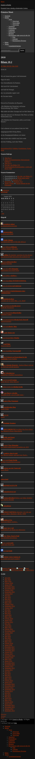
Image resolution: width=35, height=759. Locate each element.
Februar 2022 (9, 622)
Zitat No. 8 (8, 163)
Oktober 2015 (9, 666)
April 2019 (8, 640)
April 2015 (8, 677)
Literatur (15, 39)
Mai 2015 (8, 675)
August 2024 (9, 608)
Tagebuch (12, 26)
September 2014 (10, 689)
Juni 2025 (8, 597)
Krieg (29, 148)
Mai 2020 (8, 638)
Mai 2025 (8, 599)
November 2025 (10, 588)
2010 (10, 148)
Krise (2, 150)
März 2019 (8, 641)
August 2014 (9, 691)
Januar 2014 (8, 703)
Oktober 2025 (9, 590)
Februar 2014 (9, 702)
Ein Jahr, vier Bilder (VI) (12, 165)
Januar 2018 (8, 645)
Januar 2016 (8, 661)
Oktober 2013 (9, 709)
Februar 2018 (9, 643)
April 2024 (8, 615)
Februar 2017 (9, 654)
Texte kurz (15, 21)
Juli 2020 (7, 634)
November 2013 (10, 707)
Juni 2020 (8, 636)
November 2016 (10, 656)
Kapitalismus (22, 148)
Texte (10, 19)
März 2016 (8, 659)
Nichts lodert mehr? (23, 178)
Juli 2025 (7, 595)
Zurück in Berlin (6, 5)
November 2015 (10, 664)
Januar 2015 (8, 682)
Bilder (6, 42)
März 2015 (8, 679)
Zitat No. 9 (8, 158)
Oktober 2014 (9, 688)
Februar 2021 (9, 629)
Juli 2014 (7, 693)
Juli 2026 (7, 578)
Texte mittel (16, 23)
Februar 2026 (9, 583)
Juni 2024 (8, 611)
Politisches (12, 32)
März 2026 (8, 581)
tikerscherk (8, 181)
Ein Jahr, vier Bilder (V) (24, 176)
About (7, 44)
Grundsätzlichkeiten (15, 46)
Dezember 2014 (9, 684)
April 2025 (8, 601)
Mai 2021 (8, 624)
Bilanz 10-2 (6, 62)
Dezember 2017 (9, 647)
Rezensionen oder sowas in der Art (19, 35)
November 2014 (10, 686)
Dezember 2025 (9, 587)
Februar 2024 (9, 618)
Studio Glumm (9, 183)
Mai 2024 (8, 613)
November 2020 (10, 631)
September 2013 (10, 711)
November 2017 (10, 649)
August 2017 (9, 652)
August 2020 (9, 633)
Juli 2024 (7, 610)
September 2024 (10, 606)
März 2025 (8, 602)
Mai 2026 (8, 579)
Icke (15, 723)
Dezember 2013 (9, 705)
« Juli (2, 213)
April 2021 (8, 626)
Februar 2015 (9, 680)
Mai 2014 (8, 696)
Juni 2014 (8, 695)
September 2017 (10, 650)
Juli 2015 (7, 672)
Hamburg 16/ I (17, 180)
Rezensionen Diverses (19, 41)
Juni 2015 (8, 673)
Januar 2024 (8, 620)
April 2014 (8, 698)
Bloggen (11, 33)
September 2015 (10, 668)
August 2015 (9, 670)
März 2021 (8, 627)
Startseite (7, 16)
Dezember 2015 (9, 663)
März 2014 (8, 700)
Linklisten (12, 30)
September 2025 (10, 592)
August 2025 (9, 594)
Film (13, 37)
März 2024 (8, 617)
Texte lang (15, 25)
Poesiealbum (12, 28)
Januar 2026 (8, 585)
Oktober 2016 (9, 657)
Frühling (15, 148)
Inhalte (7, 18)
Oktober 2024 (9, 604)
